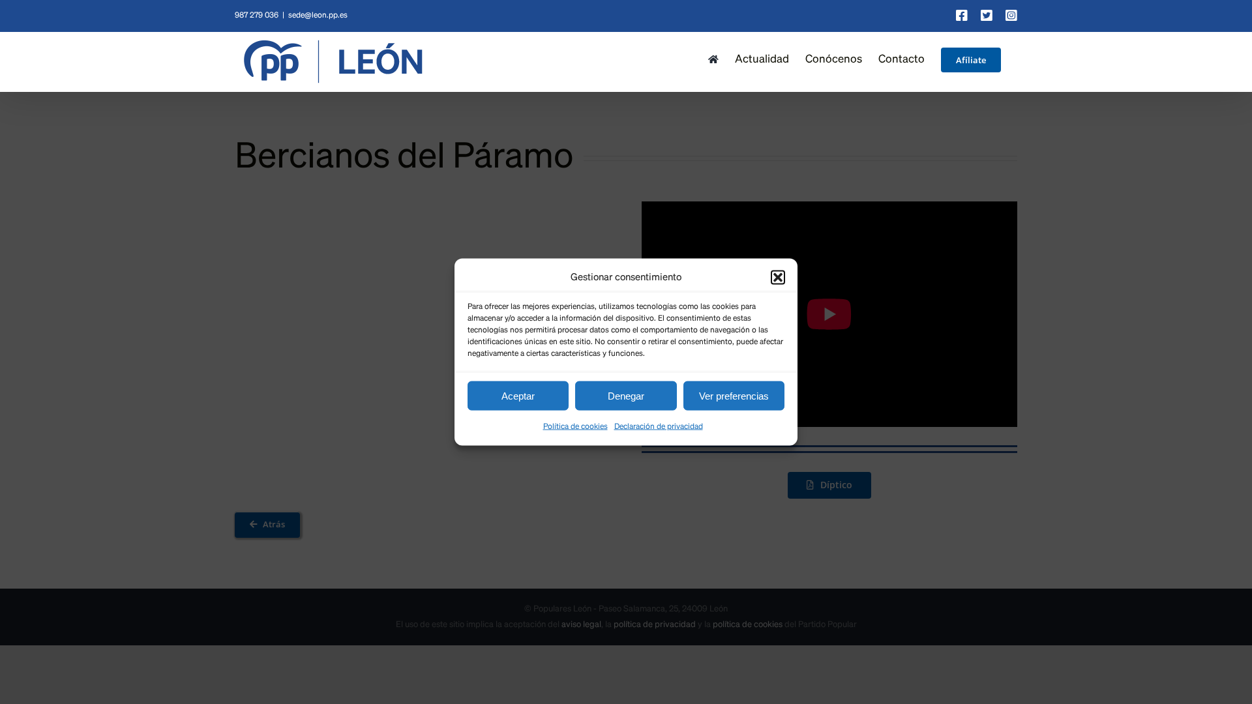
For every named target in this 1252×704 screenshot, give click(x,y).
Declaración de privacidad (658, 427)
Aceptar (518, 395)
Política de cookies (575, 427)
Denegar (626, 395)
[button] (777, 277)
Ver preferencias (734, 395)
